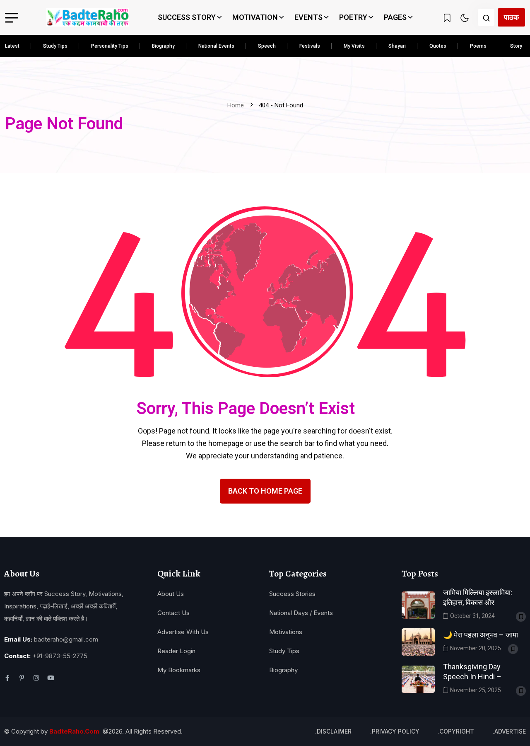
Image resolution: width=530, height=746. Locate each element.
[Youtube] (51, 678)
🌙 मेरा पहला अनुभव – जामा (480, 634)
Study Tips (55, 46)
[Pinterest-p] (22, 678)
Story (516, 46)
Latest (12, 46)
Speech (267, 46)
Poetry (353, 17)
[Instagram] (36, 678)
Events (308, 17)
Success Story (187, 17)
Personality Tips (109, 46)
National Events (216, 46)
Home (237, 105)
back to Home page (265, 491)
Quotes (437, 46)
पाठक (511, 17)
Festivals (309, 46)
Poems (478, 46)
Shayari (397, 46)
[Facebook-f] (7, 678)
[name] (87, 17)
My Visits (354, 46)
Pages (395, 17)
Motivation (255, 17)
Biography (163, 46)
